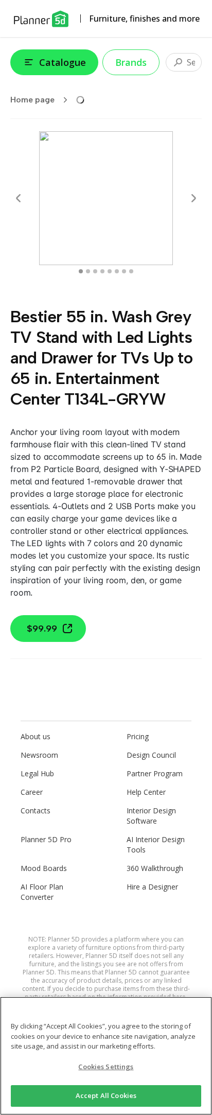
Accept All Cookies (106, 1095)
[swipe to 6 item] (124, 271)
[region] (106, 1056)
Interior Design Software (151, 816)
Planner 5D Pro (46, 839)
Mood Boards (44, 868)
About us (35, 736)
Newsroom (39, 755)
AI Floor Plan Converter (42, 892)
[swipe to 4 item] (110, 271)
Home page (32, 99)
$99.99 (42, 628)
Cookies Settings (105, 1066)
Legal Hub (37, 773)
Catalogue (62, 62)
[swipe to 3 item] (102, 271)
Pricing (138, 736)
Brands (131, 62)
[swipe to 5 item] (117, 271)
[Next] (193, 198)
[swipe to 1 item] (88, 271)
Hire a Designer (152, 887)
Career (32, 792)
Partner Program (155, 773)
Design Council (151, 755)
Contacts (35, 810)
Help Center (146, 792)
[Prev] (18, 198)
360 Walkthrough (155, 868)
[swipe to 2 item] (95, 271)
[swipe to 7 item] (131, 271)
